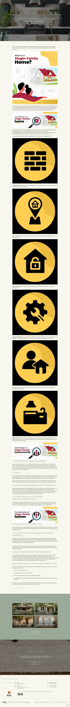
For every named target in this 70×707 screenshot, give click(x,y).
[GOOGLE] (64, 702)
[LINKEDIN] (58, 702)
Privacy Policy (46, 702)
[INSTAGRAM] (55, 702)
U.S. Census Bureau (18, 132)
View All (35, 632)
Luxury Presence (26, 702)
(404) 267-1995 (54, 683)
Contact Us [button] (35, 662)
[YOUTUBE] (61, 702)
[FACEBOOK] (53, 702)
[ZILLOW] (66, 702)
